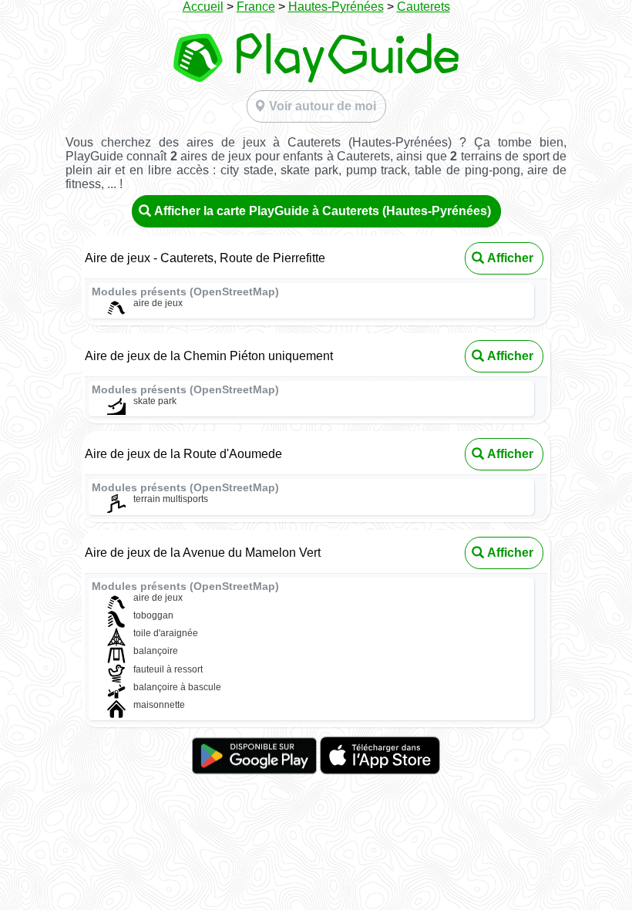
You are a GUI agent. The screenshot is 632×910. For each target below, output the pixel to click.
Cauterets (423, 6)
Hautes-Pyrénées (336, 6)
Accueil (203, 6)
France (256, 6)
